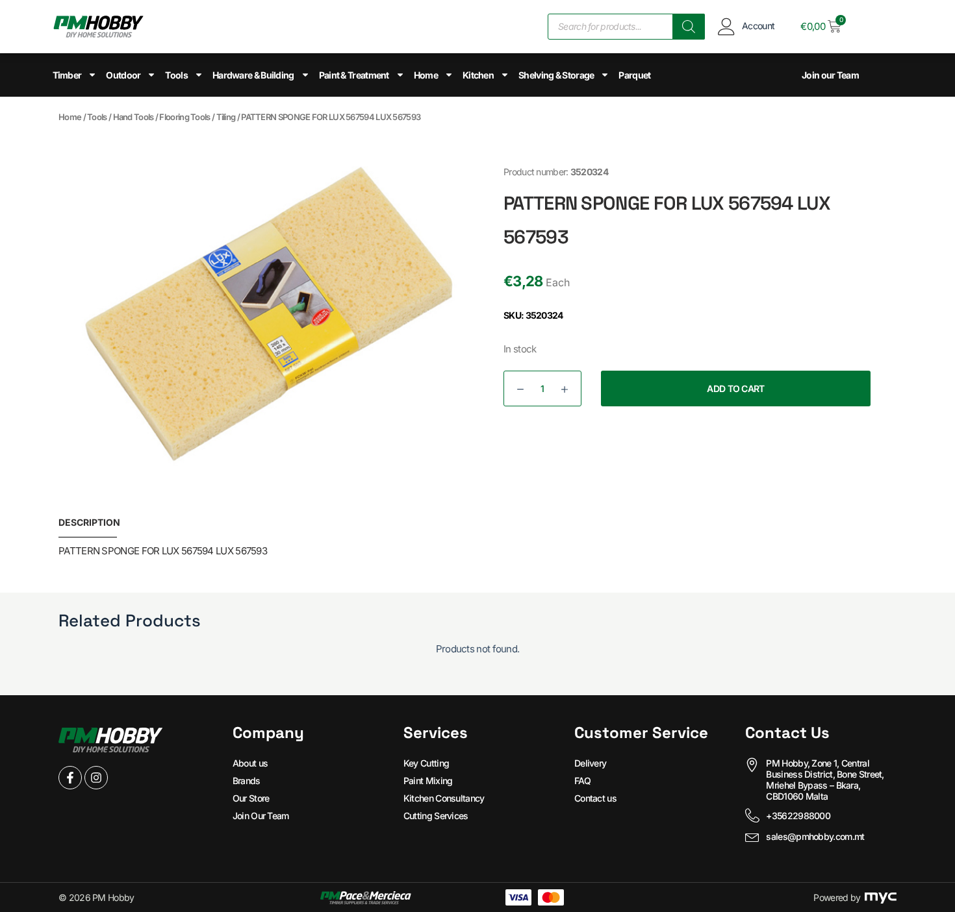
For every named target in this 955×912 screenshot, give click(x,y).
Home (426, 74)
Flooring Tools (184, 117)
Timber (67, 74)
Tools (176, 74)
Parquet (634, 74)
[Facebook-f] (70, 777)
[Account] (726, 26)
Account (758, 25)
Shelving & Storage (556, 74)
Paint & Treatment (354, 74)
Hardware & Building (253, 74)
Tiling (226, 117)
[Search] (688, 27)
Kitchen (478, 74)
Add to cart (735, 388)
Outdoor (123, 74)
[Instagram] (96, 777)
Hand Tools (133, 117)
